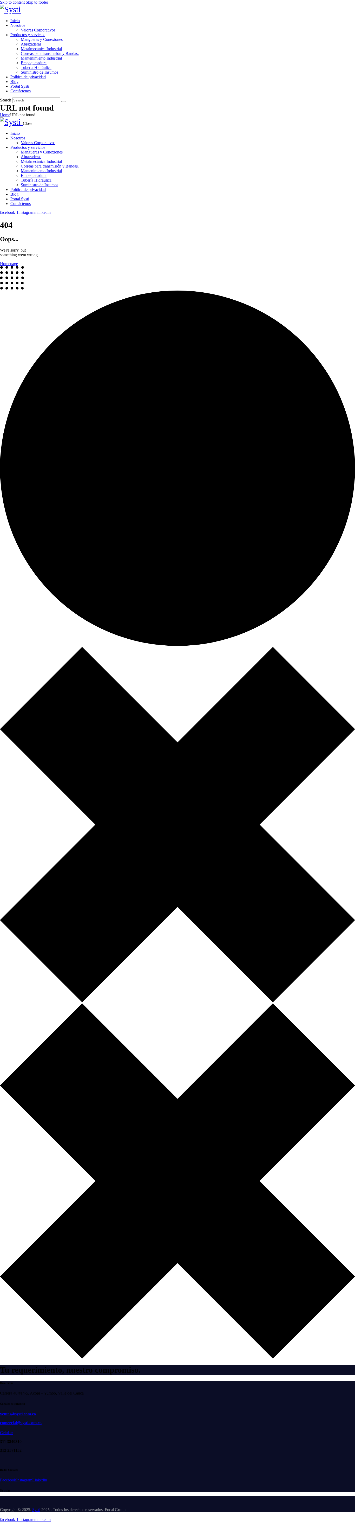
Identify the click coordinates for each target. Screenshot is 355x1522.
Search (5, 100)
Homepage (9, 263)
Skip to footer (37, 2)
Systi (36, 1509)
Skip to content (12, 2)
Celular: (6, 1432)
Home (5, 115)
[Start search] (63, 101)
